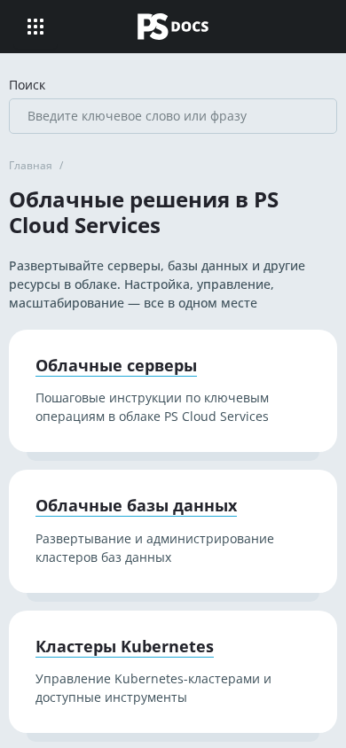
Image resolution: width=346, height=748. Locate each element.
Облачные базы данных (136, 506)
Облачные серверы (116, 366)
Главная (30, 165)
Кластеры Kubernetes (124, 647)
